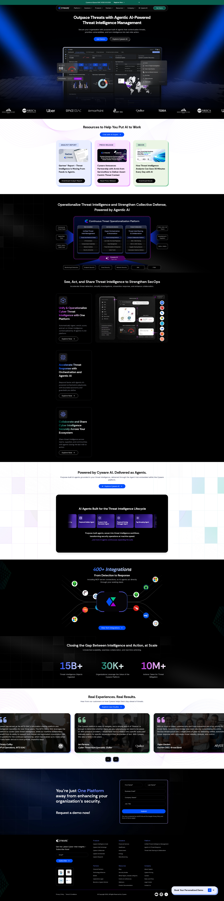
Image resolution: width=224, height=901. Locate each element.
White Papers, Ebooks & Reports (128, 875)
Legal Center (148, 882)
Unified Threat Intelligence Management (156, 844)
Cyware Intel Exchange (99, 847)
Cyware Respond (98, 857)
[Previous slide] (108, 759)
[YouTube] (156, 894)
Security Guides (123, 872)
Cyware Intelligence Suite (100, 844)
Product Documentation (126, 885)
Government (122, 850)
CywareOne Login (98, 879)
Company (130, 8)
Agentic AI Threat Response (152, 847)
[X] (166, 894)
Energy (121, 853)
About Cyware (148, 869)
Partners (108, 8)
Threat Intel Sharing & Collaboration (155, 850)
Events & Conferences (125, 879)
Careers (146, 875)
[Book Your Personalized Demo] (209, 890)
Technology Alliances (99, 872)
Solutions (87, 8)
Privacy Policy (156, 816)
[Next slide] (116, 759)
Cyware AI (144, 8)
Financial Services (124, 844)
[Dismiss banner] (139, 2)
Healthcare (122, 847)
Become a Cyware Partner (100, 882)
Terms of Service (127, 818)
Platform (77, 8)
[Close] (213, 890)
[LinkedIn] (161, 894)
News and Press (149, 879)
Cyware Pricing (148, 872)
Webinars (121, 882)
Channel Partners (98, 869)
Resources (119, 8)
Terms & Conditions (71, 894)
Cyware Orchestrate (99, 853)
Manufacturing (123, 857)
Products (98, 8)
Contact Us (147, 885)
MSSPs (95, 875)
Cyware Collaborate (98, 850)
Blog (120, 869)
